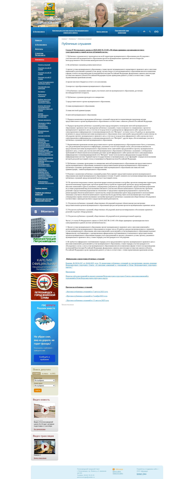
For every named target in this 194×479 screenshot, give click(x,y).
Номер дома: (38, 383)
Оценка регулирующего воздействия (43, 115)
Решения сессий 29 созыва (44, 68)
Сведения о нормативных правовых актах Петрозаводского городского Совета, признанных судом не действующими (45, 173)
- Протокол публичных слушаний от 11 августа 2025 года (87, 300)
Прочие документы (44, 120)
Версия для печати (68, 304)
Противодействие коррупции (122, 32)
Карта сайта (117, 471)
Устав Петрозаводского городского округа (46, 82)
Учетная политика (44, 136)
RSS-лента (119, 469)
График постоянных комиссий (43, 193)
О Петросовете (39, 32)
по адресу (36, 373)
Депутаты (39, 49)
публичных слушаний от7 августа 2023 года (91, 291)
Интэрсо (144, 471)
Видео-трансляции (40, 458)
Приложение (70, 271)
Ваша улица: (38, 378)
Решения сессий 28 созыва (44, 73)
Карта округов (102, 32)
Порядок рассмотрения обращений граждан (44, 200)
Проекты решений (44, 65)
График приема (41, 188)
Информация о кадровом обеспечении (46, 182)
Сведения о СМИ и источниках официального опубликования (44, 125)
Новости (38, 40)
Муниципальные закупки (43, 131)
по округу (45, 373)
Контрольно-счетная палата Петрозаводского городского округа (70, 32)
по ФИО (52, 373)
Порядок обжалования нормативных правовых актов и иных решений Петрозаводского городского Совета (46, 162)
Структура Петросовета (40, 54)
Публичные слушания (42, 95)
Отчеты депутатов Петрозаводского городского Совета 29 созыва (45, 108)
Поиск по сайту (118, 473)
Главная (64, 38)
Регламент (41, 91)
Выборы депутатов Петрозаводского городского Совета (44, 101)
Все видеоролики (39, 429)
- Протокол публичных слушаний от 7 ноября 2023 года (86, 296)
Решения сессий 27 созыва (44, 78)
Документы (39, 60)
